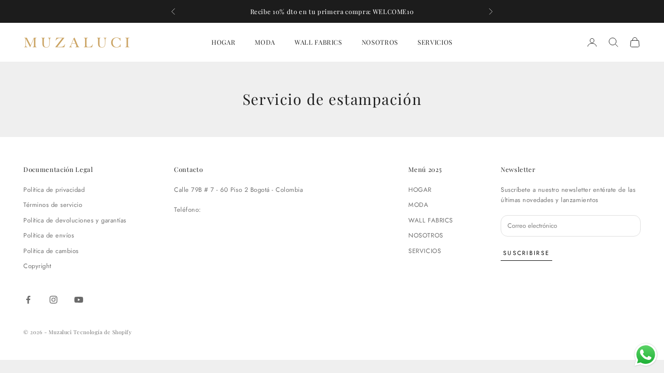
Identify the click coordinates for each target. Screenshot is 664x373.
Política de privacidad (54, 189)
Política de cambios (51, 250)
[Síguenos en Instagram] (53, 300)
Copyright (37, 266)
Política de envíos (48, 235)
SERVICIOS (435, 42)
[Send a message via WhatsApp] (645, 354)
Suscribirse (526, 253)
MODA (265, 42)
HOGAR (223, 42)
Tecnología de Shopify (102, 332)
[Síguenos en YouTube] (79, 300)
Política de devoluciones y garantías (74, 220)
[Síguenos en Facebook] (28, 300)
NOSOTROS (380, 42)
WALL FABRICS (318, 42)
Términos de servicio (52, 204)
